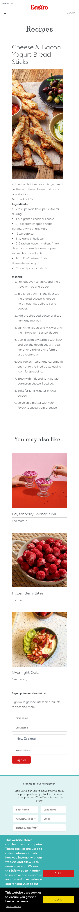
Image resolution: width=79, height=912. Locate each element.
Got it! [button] (58, 873)
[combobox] (24, 818)
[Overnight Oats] (39, 639)
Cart (71, 12)
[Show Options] (35, 818)
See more (18, 521)
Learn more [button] (13, 906)
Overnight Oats (25, 672)
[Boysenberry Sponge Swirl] (39, 480)
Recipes (39, 28)
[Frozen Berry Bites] (39, 560)
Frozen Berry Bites (27, 593)
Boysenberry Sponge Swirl (34, 514)
